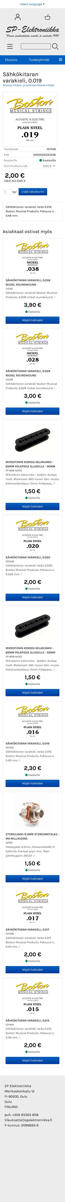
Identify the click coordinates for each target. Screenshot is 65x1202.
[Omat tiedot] (17, 17)
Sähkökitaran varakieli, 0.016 (27, 743)
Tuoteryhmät (39, 60)
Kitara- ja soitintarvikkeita (29, 85)
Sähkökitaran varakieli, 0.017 (27, 929)
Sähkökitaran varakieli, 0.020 (28, 557)
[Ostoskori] (47, 17)
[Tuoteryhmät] (10, 46)
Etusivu (11, 60)
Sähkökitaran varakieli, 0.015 (27, 1020)
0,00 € (47, 166)
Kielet (50, 85)
